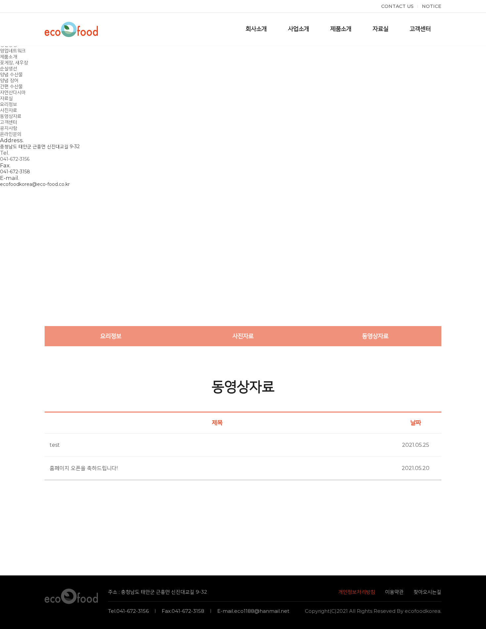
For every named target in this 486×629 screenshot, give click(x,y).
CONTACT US (397, 6)
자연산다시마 (13, 92)
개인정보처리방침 (356, 592)
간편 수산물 (11, 86)
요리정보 (8, 104)
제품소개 (8, 57)
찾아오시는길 (427, 592)
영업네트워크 (13, 51)
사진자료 (8, 110)
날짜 (415, 422)
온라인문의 (10, 134)
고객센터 (8, 122)
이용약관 (394, 592)
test (55, 445)
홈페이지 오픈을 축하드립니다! (84, 468)
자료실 (6, 98)
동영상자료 (10, 116)
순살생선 (8, 68)
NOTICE (431, 6)
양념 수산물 (11, 74)
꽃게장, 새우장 (14, 62)
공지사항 (8, 128)
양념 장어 (9, 80)
